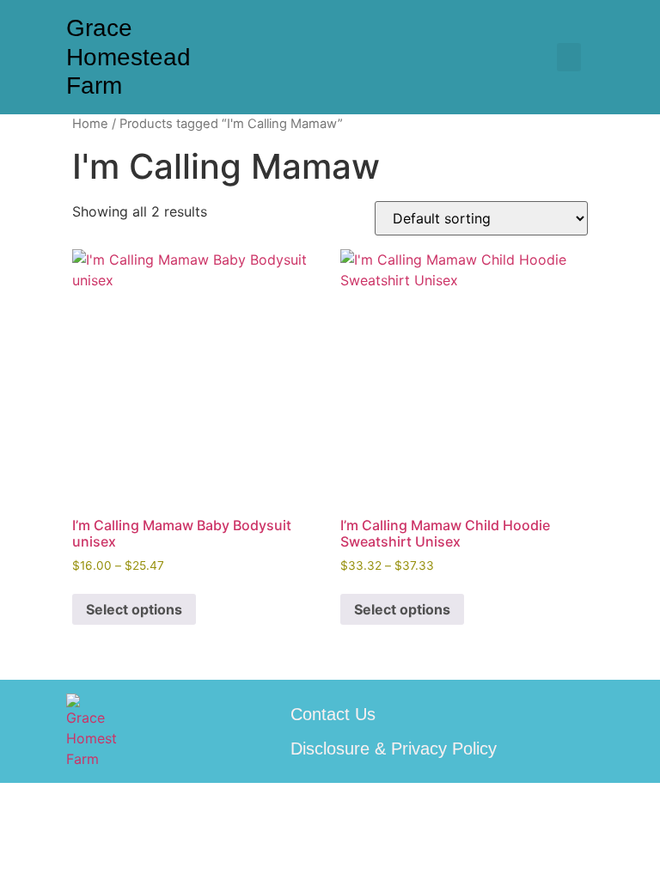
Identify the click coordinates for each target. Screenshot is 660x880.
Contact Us (333, 714)
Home (90, 123)
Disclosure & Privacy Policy (393, 748)
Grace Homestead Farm (128, 57)
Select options (134, 609)
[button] (569, 57)
